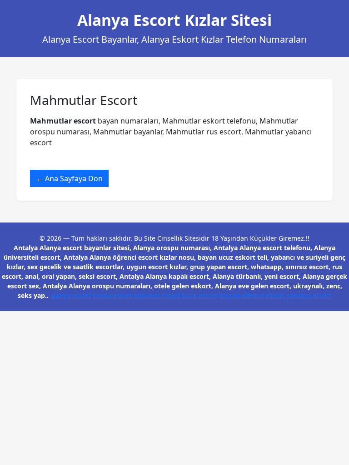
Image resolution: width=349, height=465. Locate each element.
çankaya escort (308, 295)
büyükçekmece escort (251, 295)
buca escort (199, 295)
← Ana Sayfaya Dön (69, 178)
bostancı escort (157, 295)
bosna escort (112, 295)
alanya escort (70, 295)
